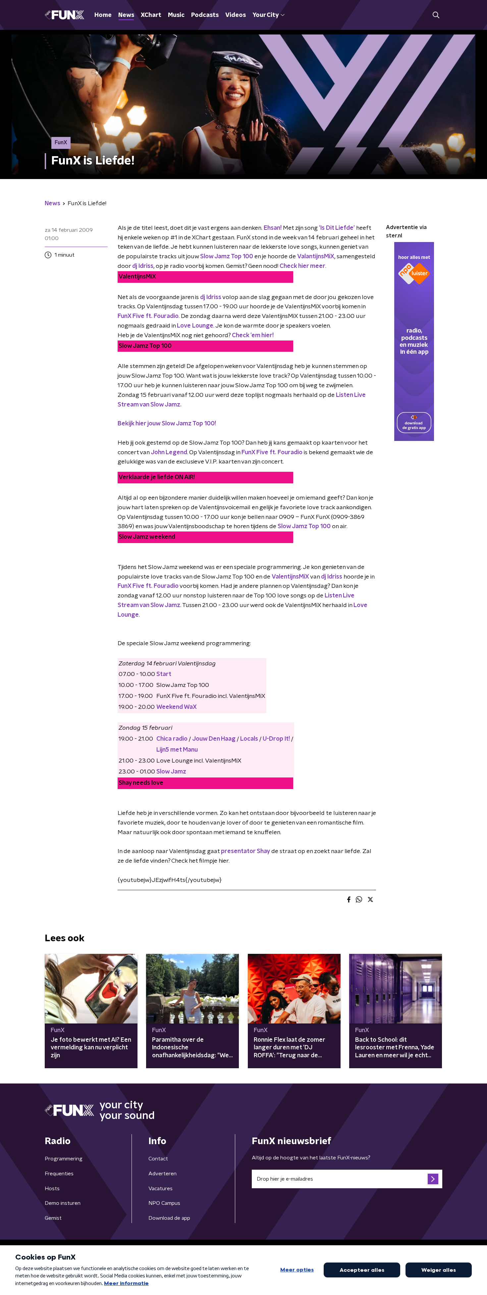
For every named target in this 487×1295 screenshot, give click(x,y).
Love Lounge (195, 326)
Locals (249, 739)
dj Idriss (210, 297)
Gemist (53, 1218)
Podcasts (205, 15)
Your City (265, 15)
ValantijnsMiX (315, 257)
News (126, 15)
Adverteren (162, 1173)
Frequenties (59, 1173)
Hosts (52, 1188)
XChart (151, 15)
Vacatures (160, 1188)
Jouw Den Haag (214, 739)
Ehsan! (273, 228)
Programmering (63, 1158)
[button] (435, 15)
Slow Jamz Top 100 (304, 526)
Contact (158, 1158)
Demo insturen (63, 1203)
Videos (235, 15)
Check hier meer (302, 266)
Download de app (169, 1218)
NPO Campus (164, 1203)
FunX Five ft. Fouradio (272, 453)
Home (103, 15)
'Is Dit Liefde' (337, 228)
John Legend (169, 453)
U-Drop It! (276, 739)
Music (176, 15)
